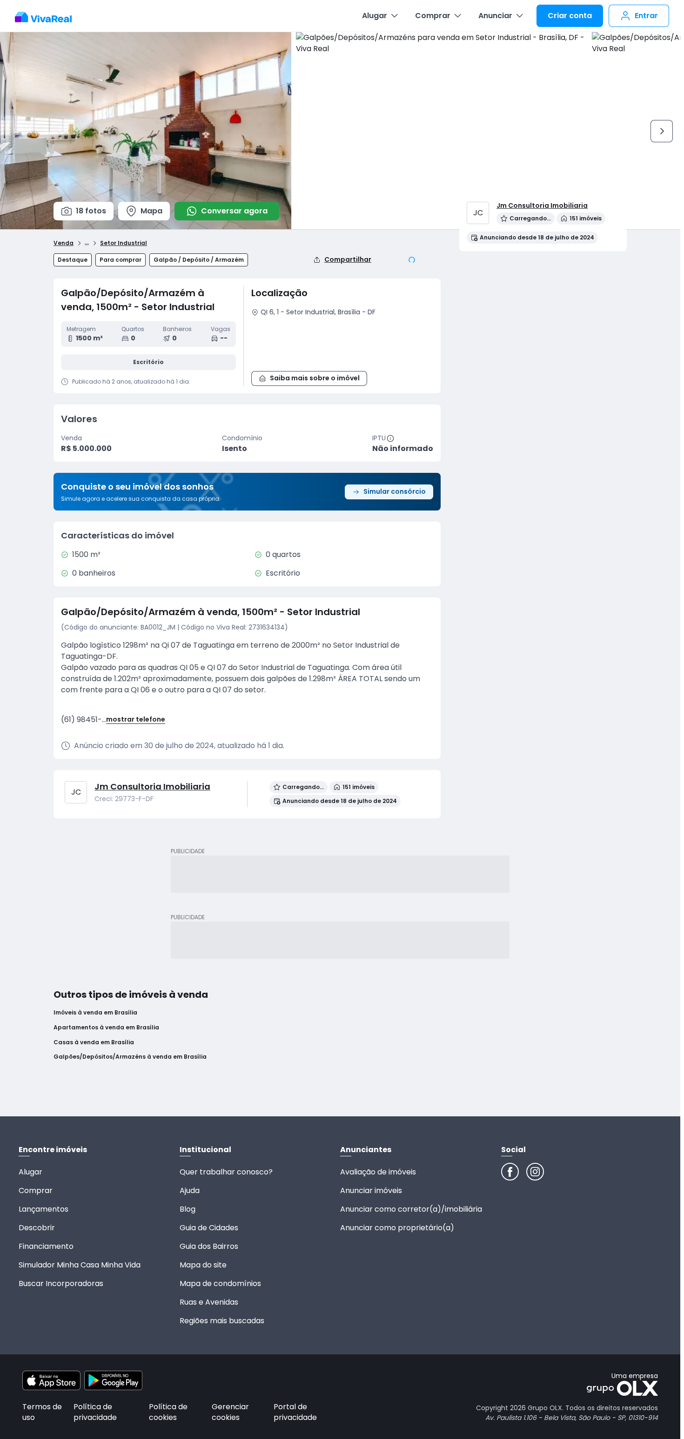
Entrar (646, 15)
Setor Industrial (123, 243)
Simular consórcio (394, 491)
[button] (342, 342)
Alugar (374, 15)
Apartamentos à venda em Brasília (106, 1027)
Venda (64, 243)
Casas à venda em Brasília (94, 1042)
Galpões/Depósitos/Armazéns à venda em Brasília (130, 1057)
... (87, 241)
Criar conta (570, 15)
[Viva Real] (48, 17)
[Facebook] (510, 1171)
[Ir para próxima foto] (661, 131)
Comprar (432, 15)
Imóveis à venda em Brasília (95, 1012)
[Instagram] (535, 1171)
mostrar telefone (135, 719)
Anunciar (495, 15)
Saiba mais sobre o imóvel (315, 378)
